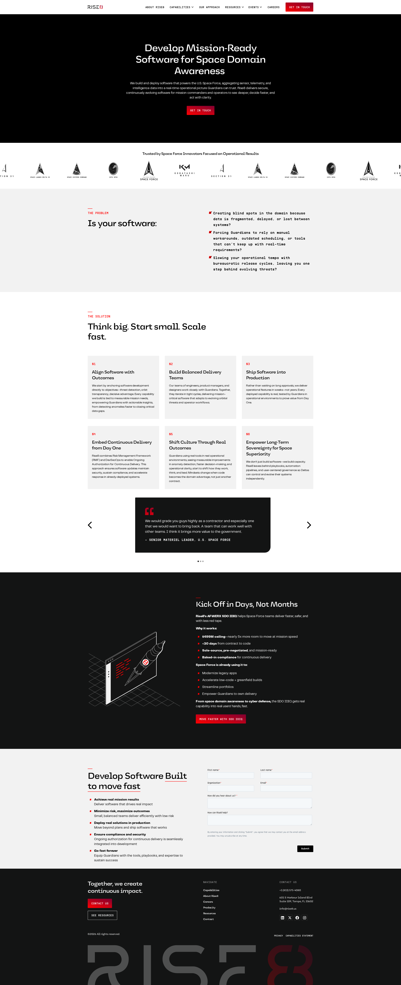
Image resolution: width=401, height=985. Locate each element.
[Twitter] (290, 918)
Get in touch (299, 7)
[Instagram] (304, 918)
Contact (208, 919)
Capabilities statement (299, 935)
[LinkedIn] (282, 918)
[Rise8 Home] (95, 7)
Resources (209, 913)
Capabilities (211, 890)
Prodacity (209, 907)
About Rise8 (154, 7)
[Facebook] (297, 918)
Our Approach (209, 7)
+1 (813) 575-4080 (290, 890)
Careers (274, 7)
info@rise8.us (287, 908)
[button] (182, 7)
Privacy (278, 935)
